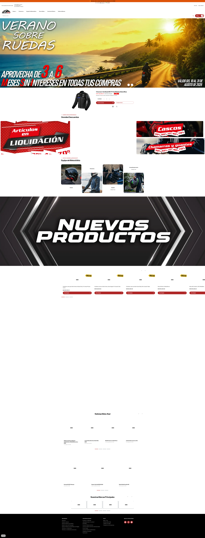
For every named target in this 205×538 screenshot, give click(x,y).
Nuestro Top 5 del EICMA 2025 (97, 484)
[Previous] (142, 270)
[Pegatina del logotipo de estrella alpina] (94, 505)
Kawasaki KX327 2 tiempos (69, 484)
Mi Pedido (85, 523)
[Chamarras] (92, 178)
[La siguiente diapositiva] (132, 85)
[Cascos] (71, 178)
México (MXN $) (201, 5)
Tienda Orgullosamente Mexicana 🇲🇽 (7, 5)
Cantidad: (100, 98)
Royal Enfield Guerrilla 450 (124, 484)
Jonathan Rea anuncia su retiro (132, 440)
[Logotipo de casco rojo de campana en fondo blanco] (110, 505)
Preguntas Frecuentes (87, 531)
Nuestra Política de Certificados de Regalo (70, 526)
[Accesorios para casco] (134, 178)
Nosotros (64, 520)
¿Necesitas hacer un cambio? (88, 522)
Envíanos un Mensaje (87, 520)
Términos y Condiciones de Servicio (69, 529)
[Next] (145, 270)
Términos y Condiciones (67, 528)
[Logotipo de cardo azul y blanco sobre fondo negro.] (126, 505)
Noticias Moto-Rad (107, 522)
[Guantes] (113, 178)
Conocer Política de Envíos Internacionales (91, 526)
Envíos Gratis (85, 528)
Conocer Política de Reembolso (89, 529)
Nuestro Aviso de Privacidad (67, 525)
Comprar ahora (119, 102)
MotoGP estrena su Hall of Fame (111, 440)
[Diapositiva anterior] (128, 85)
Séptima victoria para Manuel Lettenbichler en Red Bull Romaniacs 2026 (71, 442)
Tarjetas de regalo (107, 523)
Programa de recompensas (108, 525)
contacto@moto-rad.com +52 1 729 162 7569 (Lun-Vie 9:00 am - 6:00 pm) (18, 5)
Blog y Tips (105, 520)
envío (104, 95)
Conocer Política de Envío (88, 525)
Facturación (85, 532)
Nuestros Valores (65, 522)
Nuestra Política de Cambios (67, 523)
